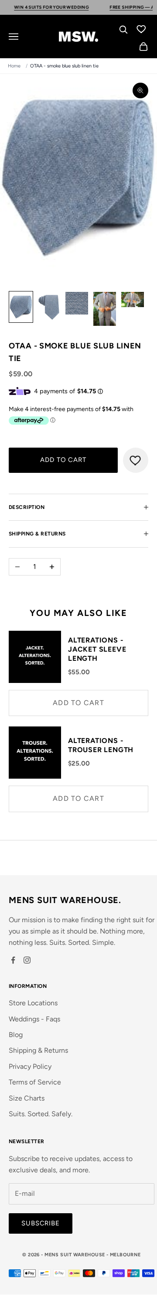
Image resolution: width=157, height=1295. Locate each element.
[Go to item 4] (104, 309)
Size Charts (26, 1098)
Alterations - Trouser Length (100, 745)
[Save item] (135, 460)
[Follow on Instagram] (27, 960)
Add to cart (63, 460)
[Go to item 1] (21, 307)
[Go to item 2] (49, 306)
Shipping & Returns (38, 1050)
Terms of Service (35, 1082)
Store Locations (33, 1003)
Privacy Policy (30, 1066)
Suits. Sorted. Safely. (40, 1114)
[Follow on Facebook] (13, 960)
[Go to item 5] (132, 299)
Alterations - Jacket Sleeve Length (97, 649)
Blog (16, 1035)
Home (14, 66)
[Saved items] (141, 29)
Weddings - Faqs (34, 1019)
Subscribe (40, 1223)
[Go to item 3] (77, 303)
